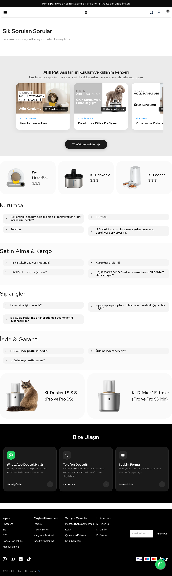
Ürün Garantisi (73, 541)
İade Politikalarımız (44, 541)
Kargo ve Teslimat (44, 535)
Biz (4, 529)
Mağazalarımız (11, 546)
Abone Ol (162, 533)
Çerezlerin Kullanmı (75, 535)
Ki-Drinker (102, 529)
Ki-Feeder (102, 535)
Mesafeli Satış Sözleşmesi (79, 524)
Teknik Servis (41, 529)
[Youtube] (13, 559)
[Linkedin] (21, 559)
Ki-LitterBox (103, 524)
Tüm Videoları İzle (83, 144)
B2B (5, 535)
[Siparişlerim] (159, 12)
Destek (38, 524)
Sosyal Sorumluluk (13, 541)
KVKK (68, 529)
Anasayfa (8, 524)
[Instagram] (5, 559)
